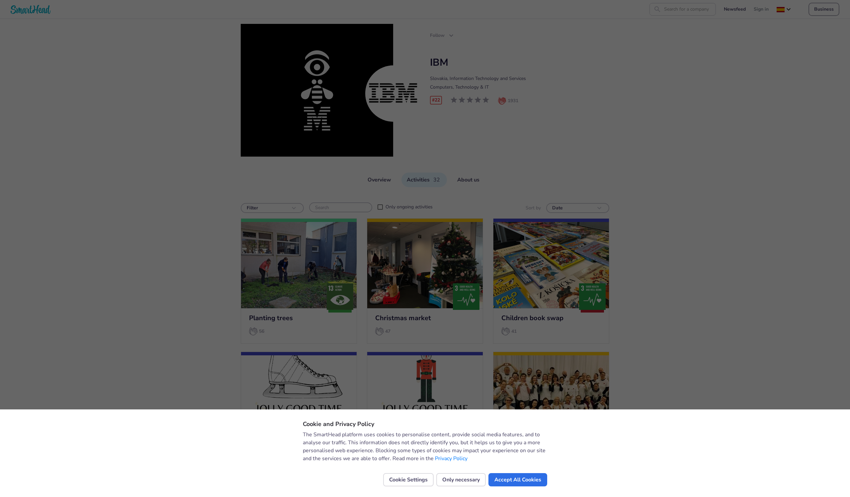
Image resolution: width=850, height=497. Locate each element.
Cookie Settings (408, 479)
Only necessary (461, 479)
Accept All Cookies (517, 479)
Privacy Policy (451, 458)
